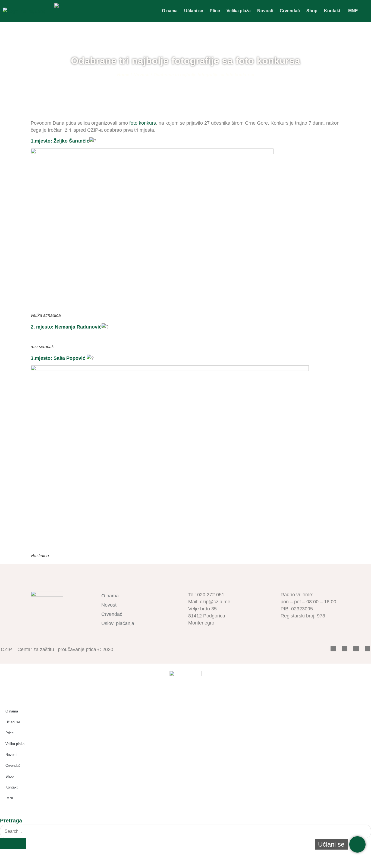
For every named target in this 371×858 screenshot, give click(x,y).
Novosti (265, 10)
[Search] (13, 843)
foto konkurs (142, 123)
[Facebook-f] (333, 648)
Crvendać (290, 10)
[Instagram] (367, 648)
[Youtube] (356, 648)
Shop (311, 10)
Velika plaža (239, 10)
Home (123, 74)
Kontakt (332, 10)
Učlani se (193, 10)
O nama (170, 10)
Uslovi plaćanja (117, 623)
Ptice (215, 10)
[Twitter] (344, 648)
